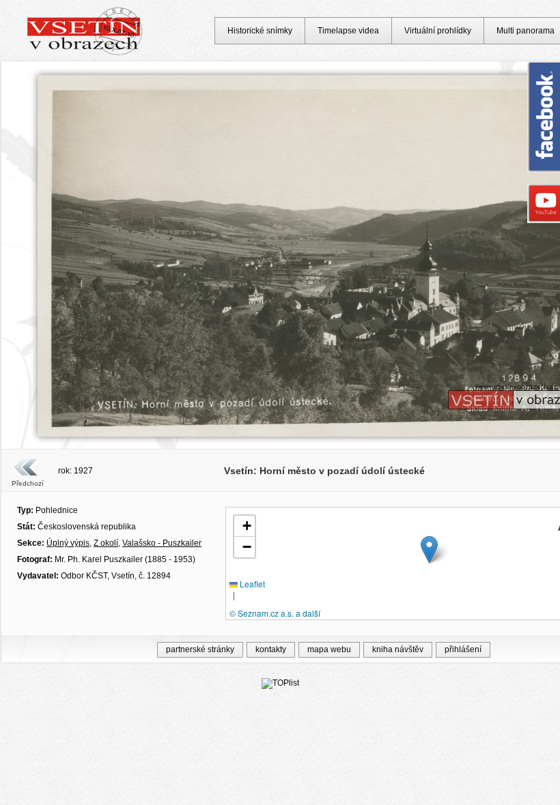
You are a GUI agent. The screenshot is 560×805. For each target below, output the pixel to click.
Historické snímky (259, 30)
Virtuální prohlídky (437, 30)
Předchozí (28, 483)
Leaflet (251, 583)
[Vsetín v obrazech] (85, 53)
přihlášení (463, 649)
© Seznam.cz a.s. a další (274, 613)
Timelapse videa (348, 30)
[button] (429, 550)
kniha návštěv (397, 649)
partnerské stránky (200, 649)
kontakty (270, 649)
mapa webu (329, 649)
